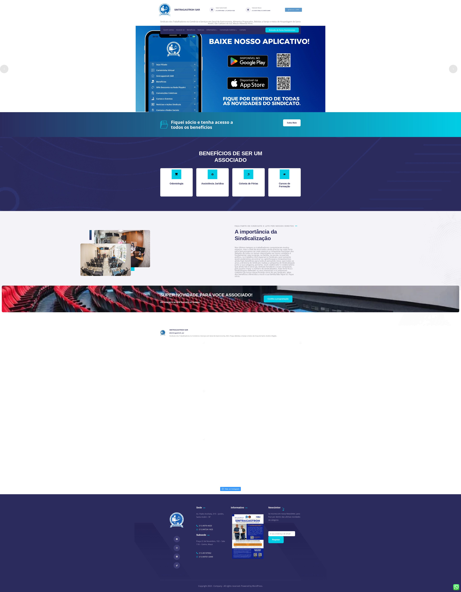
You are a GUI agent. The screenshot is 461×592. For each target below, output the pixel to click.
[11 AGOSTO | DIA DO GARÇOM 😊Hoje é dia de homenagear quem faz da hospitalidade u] (182, 412)
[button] (301, 184)
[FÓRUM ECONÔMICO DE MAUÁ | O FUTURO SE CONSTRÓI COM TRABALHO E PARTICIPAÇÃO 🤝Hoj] (182, 460)
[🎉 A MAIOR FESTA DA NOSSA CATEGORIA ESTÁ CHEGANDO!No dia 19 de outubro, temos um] (182, 363)
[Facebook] (177, 539)
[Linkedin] (177, 556)
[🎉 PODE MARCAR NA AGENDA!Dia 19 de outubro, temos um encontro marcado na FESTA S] (278, 363)
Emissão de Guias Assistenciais (282, 30)
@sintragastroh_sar (176, 333)
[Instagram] (177, 548)
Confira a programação (278, 299)
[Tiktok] (177, 565)
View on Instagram (231, 489)
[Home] (164, 9)
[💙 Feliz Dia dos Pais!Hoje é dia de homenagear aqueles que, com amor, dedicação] (278, 412)
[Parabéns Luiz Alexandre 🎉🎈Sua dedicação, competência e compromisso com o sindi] (230, 363)
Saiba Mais (292, 123)
